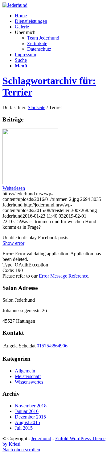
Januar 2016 (27, 411)
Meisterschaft (28, 376)
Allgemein (25, 370)
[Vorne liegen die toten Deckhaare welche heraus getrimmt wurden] (30, 182)
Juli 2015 (24, 428)
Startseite (36, 107)
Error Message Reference (63, 276)
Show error (13, 243)
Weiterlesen (13, 188)
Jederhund (41, 438)
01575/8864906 (52, 345)
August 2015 (27, 422)
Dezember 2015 (30, 416)
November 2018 (31, 405)
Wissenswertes (29, 382)
